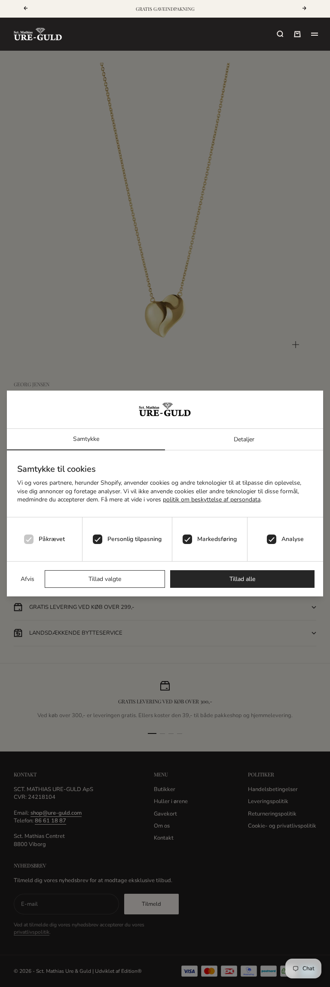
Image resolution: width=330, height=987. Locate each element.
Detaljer (244, 439)
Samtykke (86, 439)
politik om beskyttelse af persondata (211, 499)
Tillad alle (242, 579)
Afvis (27, 579)
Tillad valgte (105, 579)
